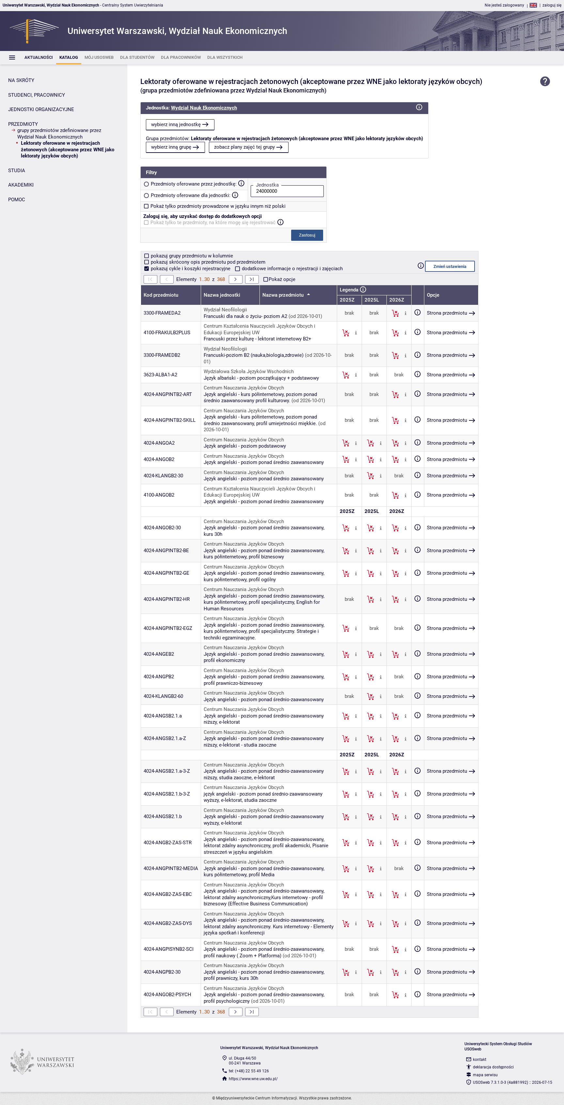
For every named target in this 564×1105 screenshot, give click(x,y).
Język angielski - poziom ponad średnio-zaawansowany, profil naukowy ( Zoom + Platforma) (264, 952)
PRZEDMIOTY (23, 124)
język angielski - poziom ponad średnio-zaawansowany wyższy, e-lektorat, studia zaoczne (263, 797)
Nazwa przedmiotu (283, 295)
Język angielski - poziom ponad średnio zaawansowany (264, 462)
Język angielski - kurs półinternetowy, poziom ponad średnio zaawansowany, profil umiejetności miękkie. (260, 420)
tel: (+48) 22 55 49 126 (249, 1071)
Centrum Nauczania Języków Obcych (244, 388)
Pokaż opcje (282, 279)
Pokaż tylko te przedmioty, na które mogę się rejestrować (212, 222)
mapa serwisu (485, 1075)
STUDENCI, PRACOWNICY (36, 95)
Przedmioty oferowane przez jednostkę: (193, 184)
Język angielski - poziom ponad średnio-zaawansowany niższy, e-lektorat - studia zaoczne (264, 741)
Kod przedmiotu (161, 295)
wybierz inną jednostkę (176, 124)
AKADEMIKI (21, 185)
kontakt (479, 1059)
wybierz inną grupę (171, 147)
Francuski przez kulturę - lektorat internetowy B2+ (257, 339)
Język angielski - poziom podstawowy (245, 446)
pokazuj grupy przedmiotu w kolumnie (191, 256)
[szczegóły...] (405, 313)
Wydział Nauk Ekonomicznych (204, 108)
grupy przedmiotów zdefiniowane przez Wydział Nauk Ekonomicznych (59, 133)
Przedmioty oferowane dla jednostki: (190, 195)
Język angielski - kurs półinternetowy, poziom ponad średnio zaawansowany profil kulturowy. (260, 397)
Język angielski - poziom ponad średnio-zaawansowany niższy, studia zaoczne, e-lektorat (264, 774)
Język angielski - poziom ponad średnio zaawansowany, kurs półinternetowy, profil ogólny (264, 576)
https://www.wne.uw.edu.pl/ (253, 1079)
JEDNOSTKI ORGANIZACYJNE (41, 109)
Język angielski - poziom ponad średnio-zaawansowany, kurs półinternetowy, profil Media (264, 872)
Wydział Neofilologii (225, 310)
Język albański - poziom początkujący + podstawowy (261, 378)
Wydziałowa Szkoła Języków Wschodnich (249, 371)
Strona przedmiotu (447, 313)
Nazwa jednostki (222, 295)
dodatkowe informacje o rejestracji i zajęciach (292, 269)
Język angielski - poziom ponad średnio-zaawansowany (264, 699)
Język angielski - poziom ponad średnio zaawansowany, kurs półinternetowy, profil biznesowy (264, 554)
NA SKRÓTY (21, 80)
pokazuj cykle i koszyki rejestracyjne (190, 269)
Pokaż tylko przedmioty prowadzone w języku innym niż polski (218, 206)
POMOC (16, 200)
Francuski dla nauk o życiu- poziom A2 (245, 316)
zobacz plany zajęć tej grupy (244, 147)
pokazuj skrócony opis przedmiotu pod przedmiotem (207, 262)
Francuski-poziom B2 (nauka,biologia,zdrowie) (254, 355)
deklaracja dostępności (493, 1067)
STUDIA (16, 170)
